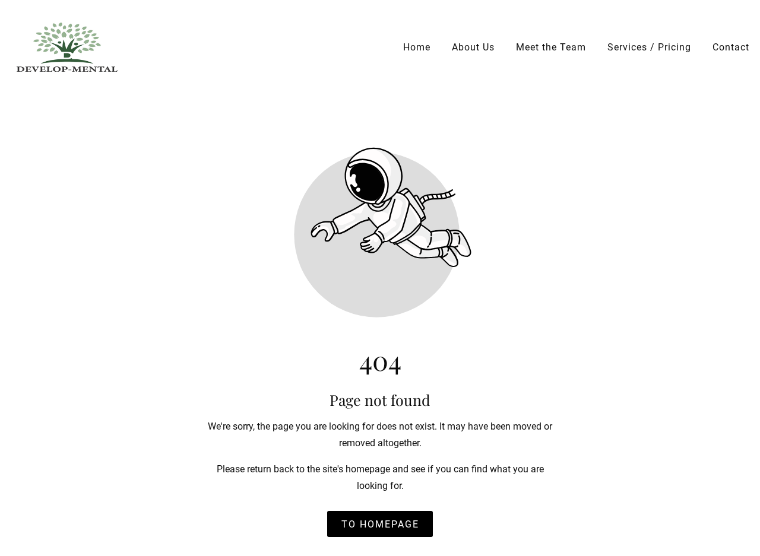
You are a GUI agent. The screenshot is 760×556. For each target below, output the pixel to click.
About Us (473, 47)
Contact (730, 47)
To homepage (380, 523)
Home (416, 47)
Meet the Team (551, 47)
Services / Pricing (649, 47)
